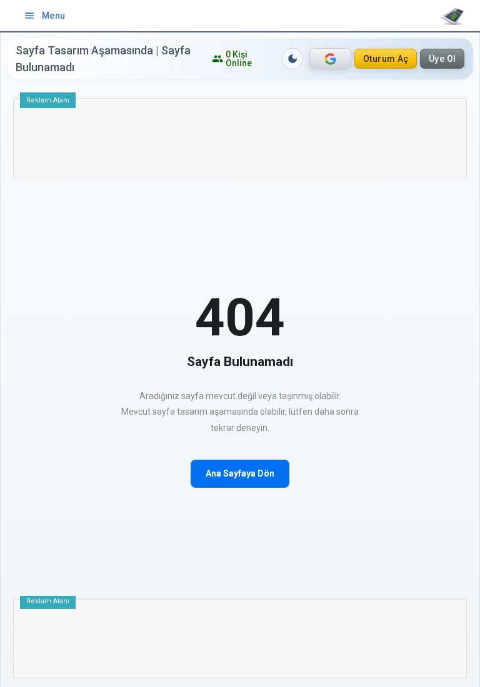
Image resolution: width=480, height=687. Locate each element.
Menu (45, 15)
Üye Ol (442, 59)
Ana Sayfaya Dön (240, 473)
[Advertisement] (240, 142)
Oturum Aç (386, 59)
